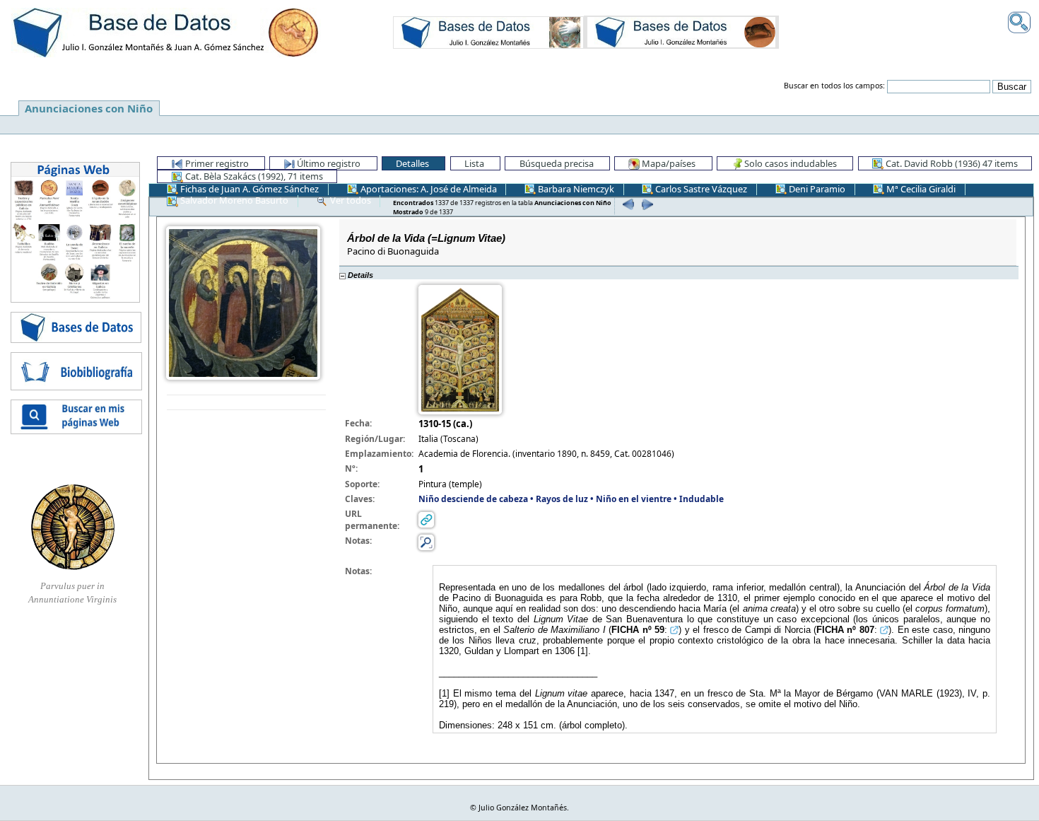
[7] (626, 204)
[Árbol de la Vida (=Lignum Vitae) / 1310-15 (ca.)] (243, 301)
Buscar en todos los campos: (834, 86)
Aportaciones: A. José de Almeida (427, 188)
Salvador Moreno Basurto (233, 200)
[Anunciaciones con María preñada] (488, 32)
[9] (645, 204)
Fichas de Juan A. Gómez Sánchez (248, 188)
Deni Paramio (816, 188)
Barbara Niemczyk (575, 188)
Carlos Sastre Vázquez (700, 188)
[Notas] (426, 542)
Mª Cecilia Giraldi (920, 188)
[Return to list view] (246, 402)
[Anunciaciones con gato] (681, 32)
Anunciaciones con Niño (89, 108)
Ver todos (349, 200)
